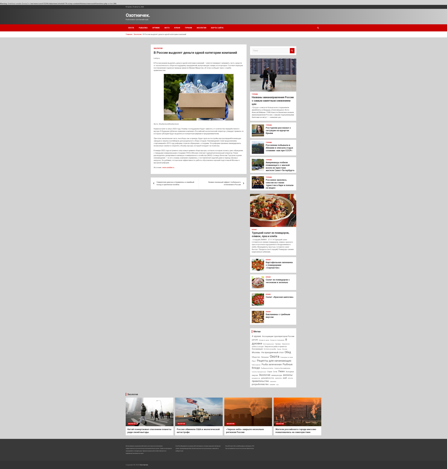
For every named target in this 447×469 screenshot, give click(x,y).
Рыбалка (143, 28)
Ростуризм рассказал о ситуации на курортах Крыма (278, 130)
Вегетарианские (268, 344)
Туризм (188, 28)
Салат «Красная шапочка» (280, 297)
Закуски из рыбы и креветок (276, 346)
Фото (167, 28)
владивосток (256, 378)
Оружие (156, 28)
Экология (201, 28)
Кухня (177, 28)
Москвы (256, 352)
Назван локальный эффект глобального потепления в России (224, 183)
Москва (284, 349)
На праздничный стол (272, 352)
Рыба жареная (256, 365)
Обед (288, 352)
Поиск (292, 50)
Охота (131, 28)
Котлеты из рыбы (270, 349)
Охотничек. (138, 15)
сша (277, 384)
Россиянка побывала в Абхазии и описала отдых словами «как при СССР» (279, 148)
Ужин (281, 371)
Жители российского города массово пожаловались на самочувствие (295, 431)
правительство (260, 381)
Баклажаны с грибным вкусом (278, 315)
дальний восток (267, 378)
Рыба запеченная (272, 364)
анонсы (288, 374)
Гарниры (278, 344)
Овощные (265, 357)
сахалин (272, 384)
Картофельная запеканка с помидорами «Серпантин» (279, 265)
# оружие (256, 336)
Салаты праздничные (259, 372)
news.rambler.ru (168, 167)
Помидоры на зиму (286, 357)
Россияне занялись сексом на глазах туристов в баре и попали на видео (279, 184)
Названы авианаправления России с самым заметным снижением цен (273, 100)
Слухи (269, 372)
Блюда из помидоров (277, 340)
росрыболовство (260, 384)
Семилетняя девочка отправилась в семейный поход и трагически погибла (175, 183)
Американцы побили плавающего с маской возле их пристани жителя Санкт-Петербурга (280, 166)
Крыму (279, 349)
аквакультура (276, 375)
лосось (290, 378)
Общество (256, 357)
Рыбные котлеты (267, 368)
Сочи (275, 372)
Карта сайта (217, 28)
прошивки (273, 381)
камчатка (278, 378)
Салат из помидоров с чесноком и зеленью (278, 281)
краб (285, 378)
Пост (254, 361)
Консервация (257, 349)
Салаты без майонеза (282, 368)
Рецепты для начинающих (274, 360)
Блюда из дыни (264, 340)
